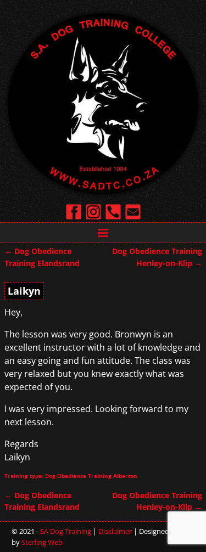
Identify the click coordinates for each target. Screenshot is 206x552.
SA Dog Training (65, 531)
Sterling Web (42, 542)
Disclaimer (115, 531)
